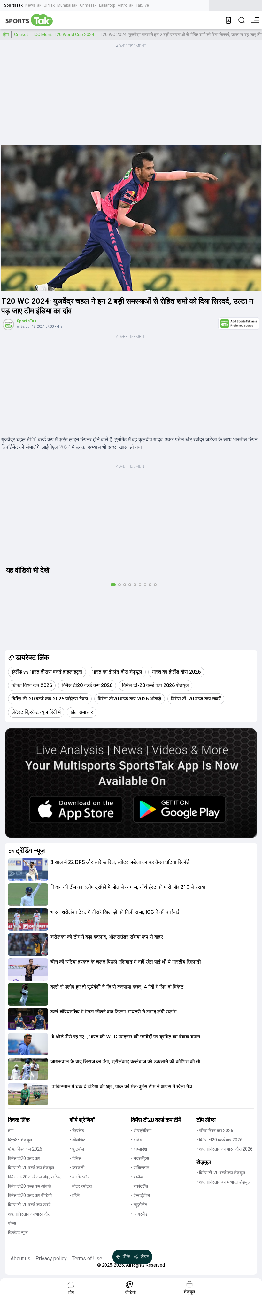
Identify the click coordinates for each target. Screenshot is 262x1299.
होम (6, 34)
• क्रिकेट (77, 1130)
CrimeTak (88, 5)
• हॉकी (75, 1195)
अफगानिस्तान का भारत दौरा (29, 1214)
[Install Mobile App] (228, 20)
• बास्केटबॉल (79, 1176)
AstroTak (125, 5)
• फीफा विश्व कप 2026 (214, 1130)
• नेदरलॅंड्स (140, 1158)
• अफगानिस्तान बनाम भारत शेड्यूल (223, 1182)
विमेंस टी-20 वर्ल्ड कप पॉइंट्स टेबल (35, 1176)
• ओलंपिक (77, 1139)
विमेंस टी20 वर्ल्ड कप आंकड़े (29, 1186)
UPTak (49, 5)
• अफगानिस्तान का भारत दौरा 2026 (224, 1149)
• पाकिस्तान (140, 1167)
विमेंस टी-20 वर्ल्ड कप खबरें (29, 1204)
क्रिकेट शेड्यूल (20, 1139)
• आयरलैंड (139, 1214)
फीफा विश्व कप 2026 (25, 1149)
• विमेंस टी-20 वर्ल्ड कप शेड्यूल (220, 1172)
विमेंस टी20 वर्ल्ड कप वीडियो (30, 1195)
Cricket (21, 34)
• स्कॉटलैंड (139, 1186)
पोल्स (12, 1223)
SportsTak (13, 5)
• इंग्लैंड (137, 1176)
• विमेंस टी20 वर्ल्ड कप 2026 (219, 1139)
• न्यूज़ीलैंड (139, 1204)
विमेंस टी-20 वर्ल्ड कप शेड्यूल (31, 1167)
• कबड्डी (77, 1167)
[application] (131, 218)
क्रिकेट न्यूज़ (18, 1232)
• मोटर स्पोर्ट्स (81, 1186)
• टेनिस (75, 1158)
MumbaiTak (67, 5)
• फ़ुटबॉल (77, 1149)
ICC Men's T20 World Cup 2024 (64, 34)
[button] (28, 869)
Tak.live (142, 5)
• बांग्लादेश (139, 1149)
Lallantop (107, 5)
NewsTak (33, 5)
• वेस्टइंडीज (140, 1195)
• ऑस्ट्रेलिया (141, 1130)
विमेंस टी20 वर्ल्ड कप (24, 1158)
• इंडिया (137, 1139)
